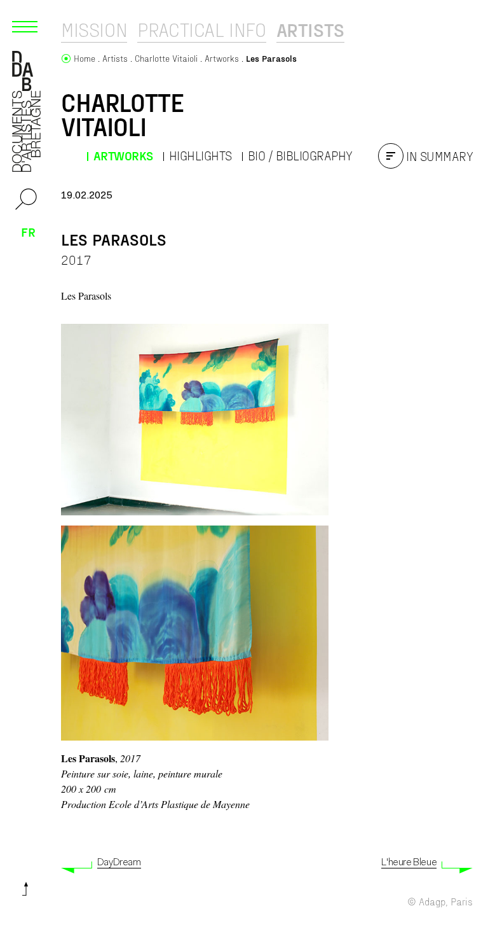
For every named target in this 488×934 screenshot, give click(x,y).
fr (28, 231)
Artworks (123, 155)
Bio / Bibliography (300, 155)
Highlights (200, 155)
